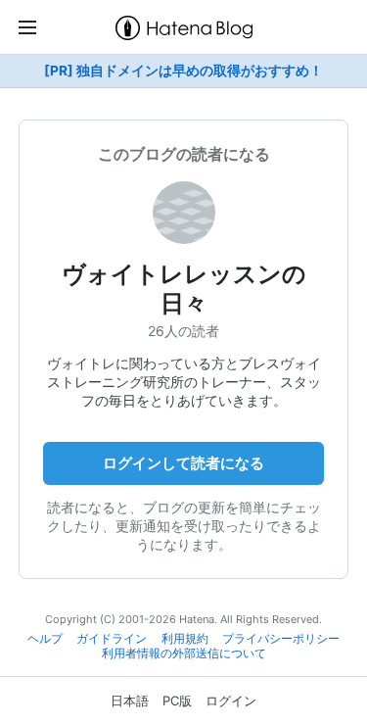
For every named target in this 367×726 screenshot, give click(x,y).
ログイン (231, 700)
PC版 (177, 700)
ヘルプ (45, 639)
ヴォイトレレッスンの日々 (184, 288)
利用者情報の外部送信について (184, 653)
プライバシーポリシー (281, 639)
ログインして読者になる (183, 463)
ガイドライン (111, 639)
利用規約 (184, 639)
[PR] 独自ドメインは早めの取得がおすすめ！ (183, 70)
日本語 (130, 700)
